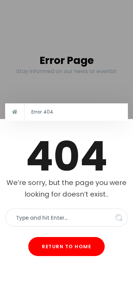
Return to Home (66, 246)
